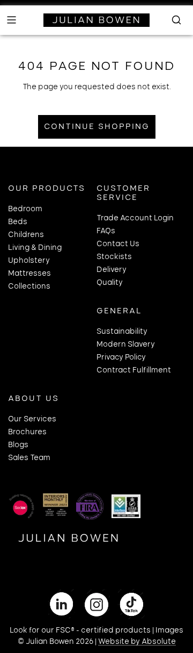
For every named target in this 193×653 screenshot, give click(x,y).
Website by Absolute (137, 641)
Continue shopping (97, 127)
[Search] (173, 20)
